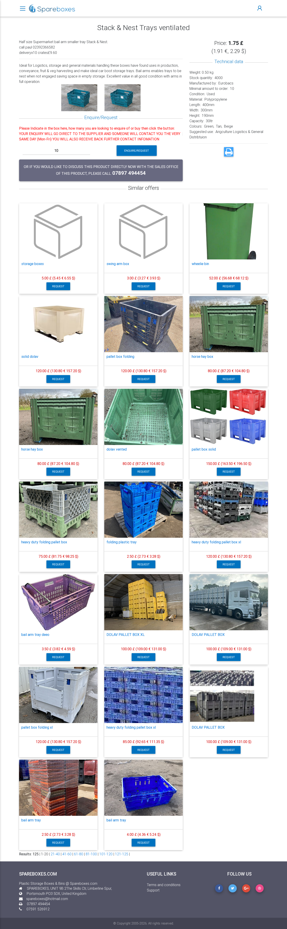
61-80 (78, 854)
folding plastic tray (122, 542)
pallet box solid (204, 449)
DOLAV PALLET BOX (208, 634)
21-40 (55, 854)
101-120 (106, 854)
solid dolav (29, 356)
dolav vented (117, 449)
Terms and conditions (163, 885)
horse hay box (202, 356)
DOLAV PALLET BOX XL (126, 634)
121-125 (121, 854)
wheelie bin (200, 263)
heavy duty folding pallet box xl (216, 542)
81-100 (91, 854)
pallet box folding (120, 356)
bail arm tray (31, 820)
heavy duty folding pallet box (44, 542)
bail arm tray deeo (35, 634)
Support (153, 890)
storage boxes (32, 263)
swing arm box (118, 263)
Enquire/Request (136, 151)
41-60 (67, 854)
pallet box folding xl (37, 727)
